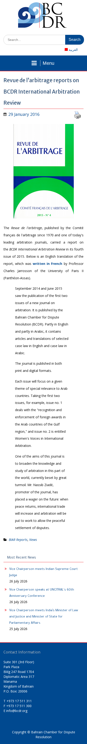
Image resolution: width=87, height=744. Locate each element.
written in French (47, 263)
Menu (48, 63)
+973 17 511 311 (19, 701)
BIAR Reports (18, 539)
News (33, 539)
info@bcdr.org (16, 710)
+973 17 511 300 (19, 706)
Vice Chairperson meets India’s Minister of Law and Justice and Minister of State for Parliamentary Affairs (43, 617)
